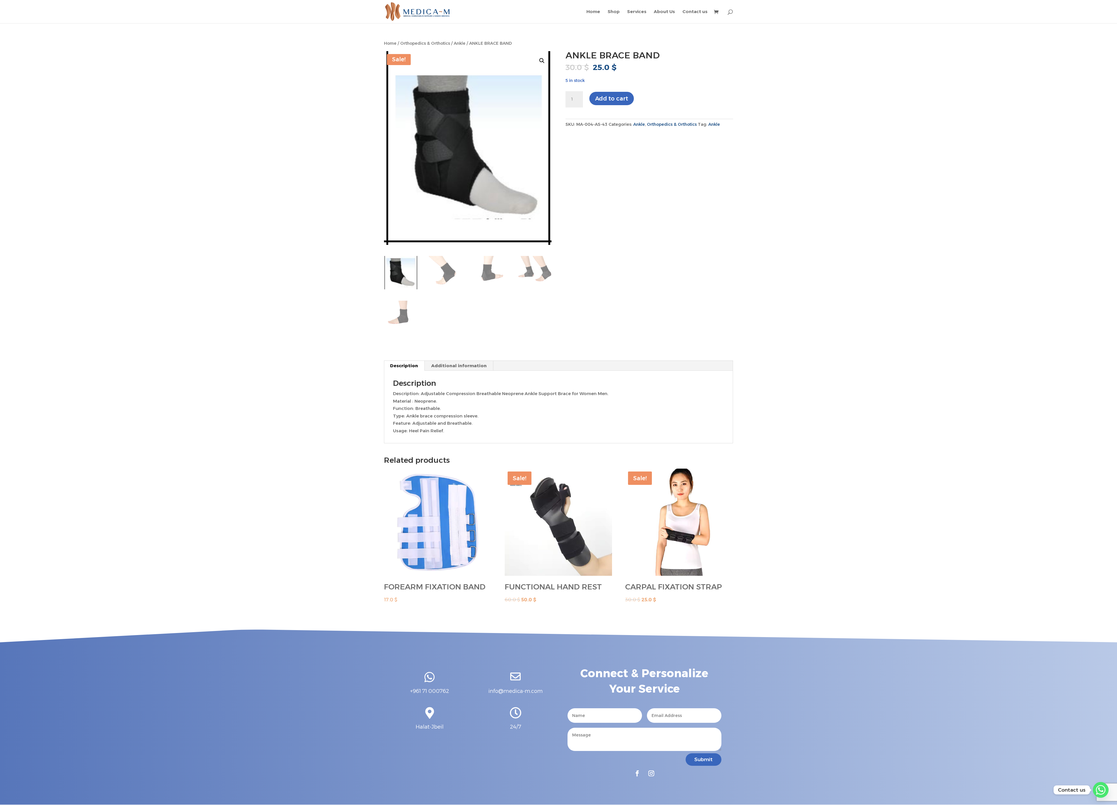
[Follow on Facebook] (637, 773)
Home (593, 12)
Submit (703, 759)
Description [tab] (404, 365)
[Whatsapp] (1101, 790)
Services (636, 12)
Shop (614, 12)
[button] (542, 60)
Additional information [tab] (459, 365)
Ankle (459, 43)
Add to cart (611, 98)
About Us (664, 12)
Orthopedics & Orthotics (425, 43)
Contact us (694, 12)
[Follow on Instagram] (651, 773)
